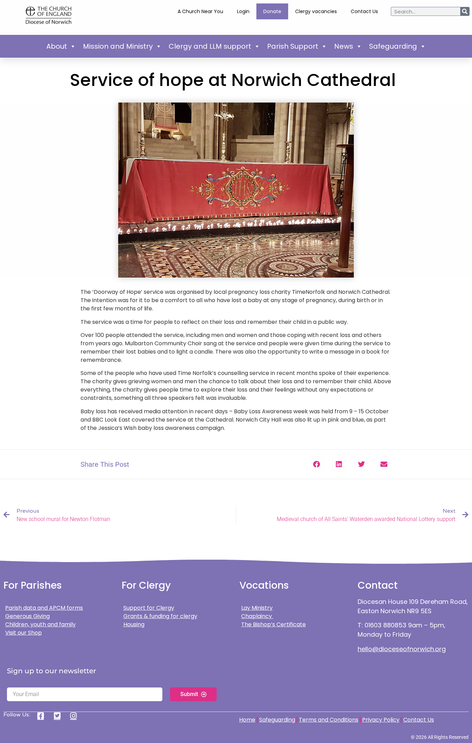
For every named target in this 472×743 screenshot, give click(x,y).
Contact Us (364, 11)
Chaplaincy (257, 616)
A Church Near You (200, 11)
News (343, 46)
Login (243, 11)
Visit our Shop (23, 633)
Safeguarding (393, 46)
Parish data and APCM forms (44, 608)
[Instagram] (76, 716)
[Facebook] (43, 716)
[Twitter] (59, 716)
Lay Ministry (257, 608)
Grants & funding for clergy (160, 616)
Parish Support (292, 46)
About (56, 46)
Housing (133, 624)
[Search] (464, 11)
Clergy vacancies (316, 11)
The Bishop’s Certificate (273, 624)
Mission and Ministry (118, 46)
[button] (316, 464)
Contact (378, 585)
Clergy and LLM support (210, 46)
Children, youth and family (40, 624)
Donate (272, 11)
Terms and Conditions (328, 720)
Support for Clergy (148, 608)
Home (247, 720)
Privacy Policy (380, 720)
